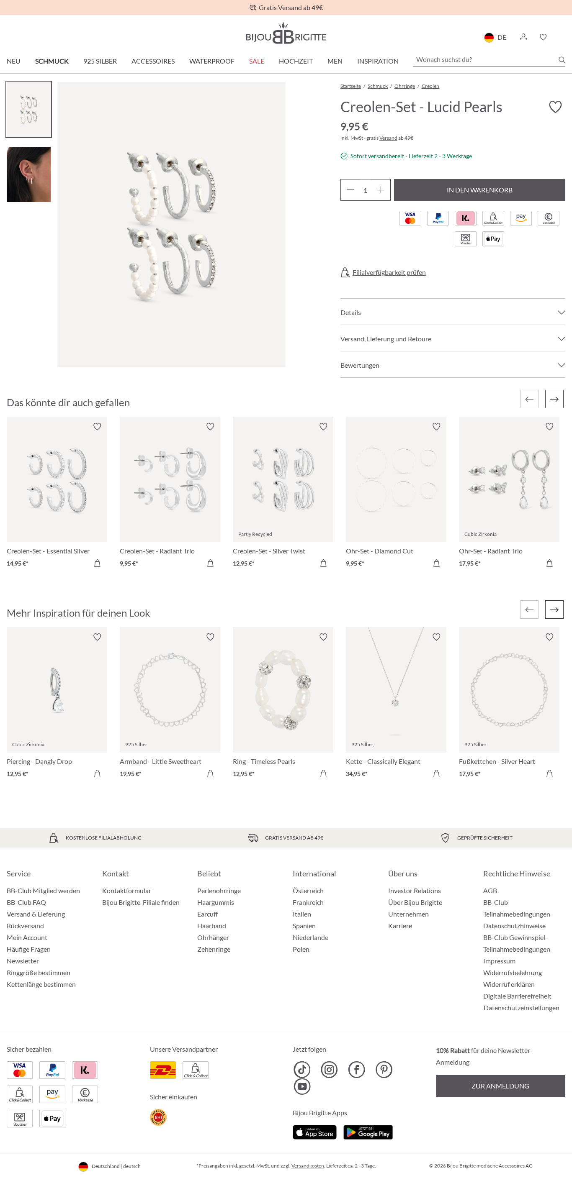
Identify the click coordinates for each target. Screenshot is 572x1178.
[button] (523, 37)
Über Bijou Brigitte (415, 902)
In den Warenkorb (480, 190)
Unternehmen (408, 914)
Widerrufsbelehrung (512, 972)
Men (335, 61)
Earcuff (207, 914)
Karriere (400, 926)
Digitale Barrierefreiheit (517, 996)
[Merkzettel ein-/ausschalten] (97, 427)
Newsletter (23, 961)
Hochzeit (296, 61)
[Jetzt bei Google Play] (368, 1131)
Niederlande (310, 937)
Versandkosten (307, 1166)
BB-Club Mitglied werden (43, 890)
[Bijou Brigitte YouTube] (302, 1086)
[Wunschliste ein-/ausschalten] (555, 107)
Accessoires (153, 61)
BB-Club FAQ (26, 902)
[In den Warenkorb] (97, 563)
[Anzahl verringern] (350, 190)
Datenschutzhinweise (514, 926)
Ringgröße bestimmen (38, 972)
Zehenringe (213, 949)
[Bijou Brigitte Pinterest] (383, 1069)
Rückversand (25, 926)
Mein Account (27, 937)
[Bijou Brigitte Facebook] (356, 1069)
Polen (301, 949)
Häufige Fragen (29, 949)
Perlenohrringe (219, 890)
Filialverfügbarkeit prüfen (389, 272)
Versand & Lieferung (36, 914)
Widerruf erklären (509, 984)
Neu (14, 61)
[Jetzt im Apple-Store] (315, 1131)
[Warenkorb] (562, 37)
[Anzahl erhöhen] (381, 190)
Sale (256, 61)
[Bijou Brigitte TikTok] (302, 1069)
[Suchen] (562, 60)
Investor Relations (414, 890)
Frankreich (308, 902)
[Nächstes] (554, 399)
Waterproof (211, 61)
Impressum (499, 961)
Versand (388, 138)
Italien (302, 914)
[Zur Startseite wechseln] (286, 32)
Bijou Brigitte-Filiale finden (141, 902)
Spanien (304, 926)
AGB (490, 890)
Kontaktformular (126, 890)
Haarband (211, 926)
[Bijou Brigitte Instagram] (329, 1069)
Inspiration (378, 61)
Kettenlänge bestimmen (41, 984)
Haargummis (215, 902)
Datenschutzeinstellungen (521, 1008)
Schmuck (52, 61)
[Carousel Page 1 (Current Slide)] (29, 109)
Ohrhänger (213, 937)
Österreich (308, 890)
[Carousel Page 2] (29, 174)
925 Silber (100, 61)
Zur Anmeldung (500, 1086)
